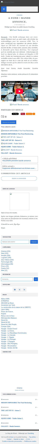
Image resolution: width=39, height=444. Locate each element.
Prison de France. (7, 311)
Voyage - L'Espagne (8, 341)
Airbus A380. (5, 299)
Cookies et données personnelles (12, 441)
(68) (7, 262)
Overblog (31, 433)
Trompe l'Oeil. (6, 326)
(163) (7, 260)
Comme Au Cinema (19, 390)
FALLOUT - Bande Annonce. (10, 426)
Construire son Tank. (8, 305)
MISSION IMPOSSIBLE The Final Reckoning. (16, 403)
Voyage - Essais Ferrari (9, 328)
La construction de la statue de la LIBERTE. (16, 307)
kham (12, 437)
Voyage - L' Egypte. (7, 337)
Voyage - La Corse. (7, 331)
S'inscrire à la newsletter (8, 122)
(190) (6, 257)
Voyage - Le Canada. (8, 335)
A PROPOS (5, 301)
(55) (7, 264)
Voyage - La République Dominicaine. (14, 333)
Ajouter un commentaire (19, 178)
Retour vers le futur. (8, 316)
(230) (5, 255)
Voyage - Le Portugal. (8, 339)
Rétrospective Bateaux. (9, 318)
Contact (9, 439)
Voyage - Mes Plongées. (9, 343)
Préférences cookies (30, 441)
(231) (6, 251)
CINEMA (19, 15)
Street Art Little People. (9, 324)
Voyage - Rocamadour (8, 346)
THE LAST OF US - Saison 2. (11, 410)
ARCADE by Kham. (7, 303)
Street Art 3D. (5, 322)
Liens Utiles (5, 309)
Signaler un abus (19, 439)
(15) (5, 266)
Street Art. (4, 320)
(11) (5, 268)
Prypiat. (3, 314)
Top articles (32, 437)
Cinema (19, 388)
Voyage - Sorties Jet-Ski (9, 348)
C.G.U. (28, 439)
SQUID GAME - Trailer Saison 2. (12, 418)
